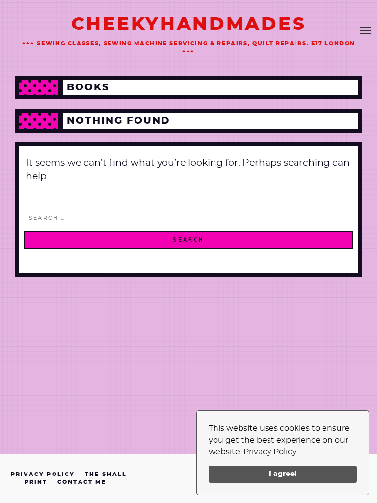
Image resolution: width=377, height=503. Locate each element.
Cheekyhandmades (188, 24)
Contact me (81, 482)
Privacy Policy (269, 452)
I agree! (282, 473)
